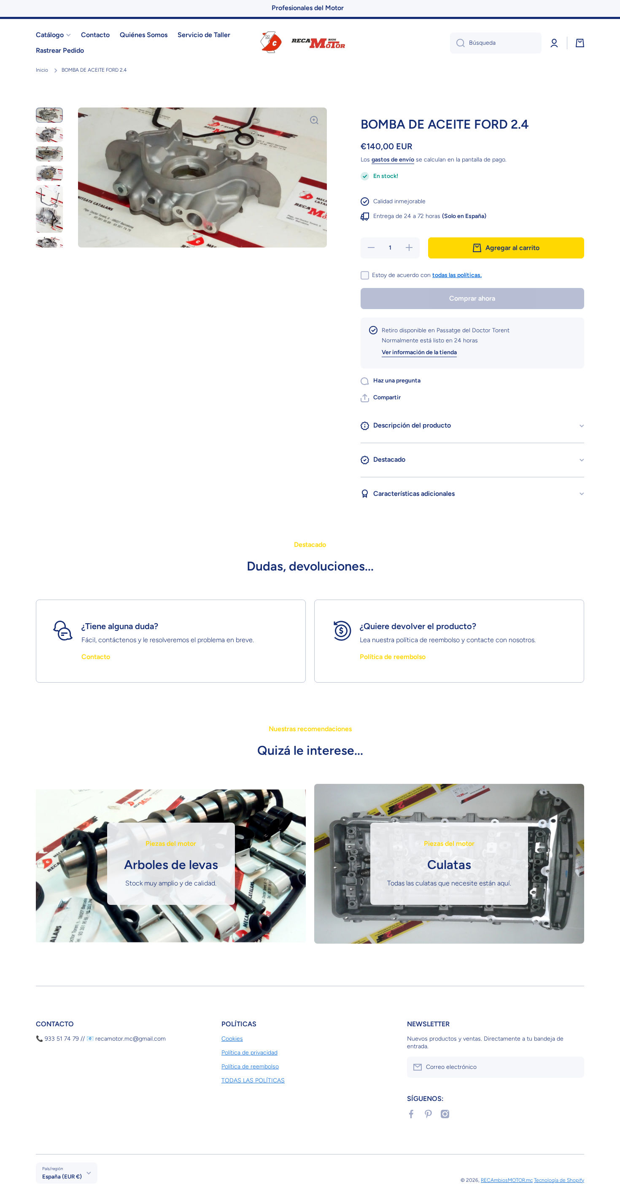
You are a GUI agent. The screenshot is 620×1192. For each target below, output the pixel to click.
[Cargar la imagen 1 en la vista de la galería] (49, 115)
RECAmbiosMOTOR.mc (507, 1180)
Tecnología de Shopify (559, 1180)
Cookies (232, 1038)
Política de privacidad (249, 1052)
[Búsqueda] (457, 43)
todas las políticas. (457, 275)
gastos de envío (393, 159)
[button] (381, 398)
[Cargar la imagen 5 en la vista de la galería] (49, 209)
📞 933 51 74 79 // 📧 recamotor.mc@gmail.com (101, 1038)
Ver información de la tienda (419, 352)
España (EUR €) (62, 1176)
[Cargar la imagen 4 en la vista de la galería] (49, 173)
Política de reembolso (250, 1066)
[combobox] (496, 43)
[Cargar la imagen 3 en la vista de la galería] (49, 153)
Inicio (42, 70)
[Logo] (310, 43)
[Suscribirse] (573, 1067)
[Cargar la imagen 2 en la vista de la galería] (49, 134)
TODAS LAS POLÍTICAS (253, 1080)
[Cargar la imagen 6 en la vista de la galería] (49, 244)
